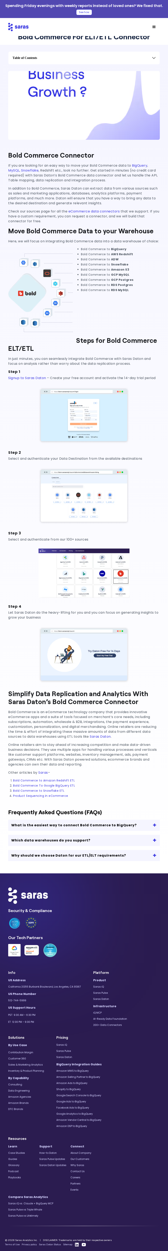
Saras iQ (98, 986)
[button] (154, 27)
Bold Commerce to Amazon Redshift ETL (44, 780)
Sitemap (67, 1244)
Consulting (15, 1084)
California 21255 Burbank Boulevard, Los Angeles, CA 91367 (44, 986)
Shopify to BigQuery (68, 1089)
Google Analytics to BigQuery (74, 1114)
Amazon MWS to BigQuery (72, 1071)
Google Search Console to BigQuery (78, 1095)
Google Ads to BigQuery (71, 1101)
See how (84, 12)
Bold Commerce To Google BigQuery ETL (44, 786)
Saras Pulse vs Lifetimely (23, 1215)
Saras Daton (100, 736)
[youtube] (83, 1244)
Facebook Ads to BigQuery (72, 1107)
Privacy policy (29, 1244)
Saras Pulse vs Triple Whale (25, 1209)
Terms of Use (12, 1244)
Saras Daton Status (50, 1244)
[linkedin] (76, 1244)
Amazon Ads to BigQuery (71, 1083)
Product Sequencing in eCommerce (40, 796)
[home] (18, 27)
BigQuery (139, 165)
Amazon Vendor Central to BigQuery (78, 1120)
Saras (43, 772)
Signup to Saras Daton (27, 378)
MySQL (13, 170)
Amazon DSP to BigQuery (71, 1126)
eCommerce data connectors (94, 211)
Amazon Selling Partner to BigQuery (78, 1077)
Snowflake (30, 170)
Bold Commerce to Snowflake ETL (38, 791)
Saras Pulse (100, 993)
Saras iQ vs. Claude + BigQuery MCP (30, 1203)
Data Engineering (19, 1090)
